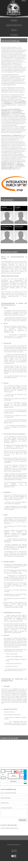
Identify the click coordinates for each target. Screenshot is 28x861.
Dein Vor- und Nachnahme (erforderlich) (8, 792)
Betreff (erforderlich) (5, 802)
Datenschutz (14, 851)
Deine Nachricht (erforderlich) (6, 807)
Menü (24, 0)
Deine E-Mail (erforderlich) (6, 797)
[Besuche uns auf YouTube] (15, 856)
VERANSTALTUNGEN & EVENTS (14, 25)
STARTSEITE (14, 20)
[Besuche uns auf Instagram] (12, 856)
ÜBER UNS (14, 30)
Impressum (14, 850)
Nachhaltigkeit (14, 35)
